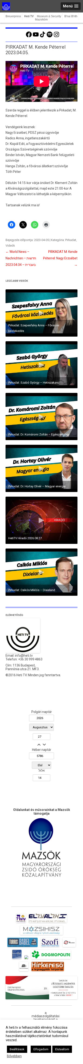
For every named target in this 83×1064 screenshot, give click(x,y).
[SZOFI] (50, 947)
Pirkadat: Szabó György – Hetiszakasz (33, 382)
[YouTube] (35, 37)
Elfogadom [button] (40, 1049)
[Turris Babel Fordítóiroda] (22, 947)
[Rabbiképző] (26, 959)
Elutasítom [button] (62, 1049)
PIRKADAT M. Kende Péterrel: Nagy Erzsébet (60, 258)
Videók (10, 245)
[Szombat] (17, 959)
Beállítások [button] (17, 1049)
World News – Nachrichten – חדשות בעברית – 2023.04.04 (21, 258)
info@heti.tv (24, 655)
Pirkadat (70, 240)
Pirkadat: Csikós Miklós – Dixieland (31, 590)
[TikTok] (42, 37)
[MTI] (69, 947)
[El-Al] (48, 923)
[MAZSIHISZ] (41, 935)
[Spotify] (49, 37)
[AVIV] (21, 923)
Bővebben (14, 1056)
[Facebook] (28, 37)
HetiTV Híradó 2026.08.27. (25, 538)
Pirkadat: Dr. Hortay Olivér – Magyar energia (36, 486)
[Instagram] (56, 37)
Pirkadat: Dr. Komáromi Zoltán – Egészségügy (38, 434)
